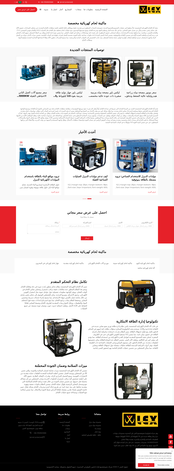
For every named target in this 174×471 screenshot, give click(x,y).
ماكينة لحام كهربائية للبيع (146, 263)
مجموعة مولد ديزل (95, 422)
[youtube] (170, 436)
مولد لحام (98, 432)
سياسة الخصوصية (53, 467)
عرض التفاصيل (141, 73)
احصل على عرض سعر (26, 9)
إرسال (87, 238)
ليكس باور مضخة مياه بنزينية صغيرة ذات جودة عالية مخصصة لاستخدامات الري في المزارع (105, 94)
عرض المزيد (152, 192)
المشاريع (68, 9)
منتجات (78, 9)
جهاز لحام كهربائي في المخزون (47, 263)
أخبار (61, 9)
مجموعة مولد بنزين (95, 425)
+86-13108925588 (46, 2)
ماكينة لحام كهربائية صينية (122, 263)
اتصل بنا (54, 9)
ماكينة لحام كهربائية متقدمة (73, 263)
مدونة (46, 9)
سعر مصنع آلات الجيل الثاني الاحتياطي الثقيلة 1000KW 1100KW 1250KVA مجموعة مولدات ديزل (33, 94)
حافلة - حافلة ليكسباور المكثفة (91, 435)
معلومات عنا (88, 9)
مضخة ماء (98, 428)
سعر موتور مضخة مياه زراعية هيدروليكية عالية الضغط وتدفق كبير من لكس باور (141, 94)
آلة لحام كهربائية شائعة (146, 268)
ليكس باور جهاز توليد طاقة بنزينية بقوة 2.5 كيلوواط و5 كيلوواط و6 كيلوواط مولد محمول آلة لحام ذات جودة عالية (68, 94)
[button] (89, 198)
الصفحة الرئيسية (101, 9)
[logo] (150, 9)
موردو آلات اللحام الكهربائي (98, 263)
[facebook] (170, 442)
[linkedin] (170, 448)
